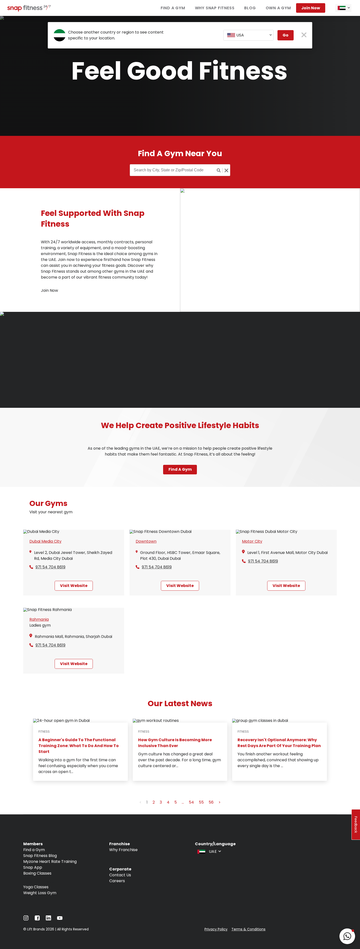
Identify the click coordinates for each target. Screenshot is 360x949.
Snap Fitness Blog (40, 855)
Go (285, 35)
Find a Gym (173, 8)
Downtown (146, 541)
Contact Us (120, 875)
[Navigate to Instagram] (26, 919)
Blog (250, 8)
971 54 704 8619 (50, 567)
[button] (347, 936)
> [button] (219, 802)
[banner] (180, 76)
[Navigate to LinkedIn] (48, 919)
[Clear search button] (226, 170)
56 (211, 802)
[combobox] (343, 8)
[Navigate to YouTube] (59, 919)
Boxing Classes (37, 873)
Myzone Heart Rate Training (50, 861)
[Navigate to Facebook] (37, 919)
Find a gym (180, 469)
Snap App (32, 867)
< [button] (140, 802)
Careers (117, 881)
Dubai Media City (45, 541)
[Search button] (219, 170)
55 (201, 802)
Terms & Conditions (248, 929)
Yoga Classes (35, 887)
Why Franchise (123, 850)
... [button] (183, 802)
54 (191, 802)
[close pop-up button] (304, 35)
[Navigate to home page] (29, 10)
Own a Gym (278, 8)
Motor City (252, 541)
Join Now (310, 8)
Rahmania (39, 619)
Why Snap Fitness (215, 8)
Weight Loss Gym (39, 893)
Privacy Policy (216, 929)
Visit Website (73, 585)
